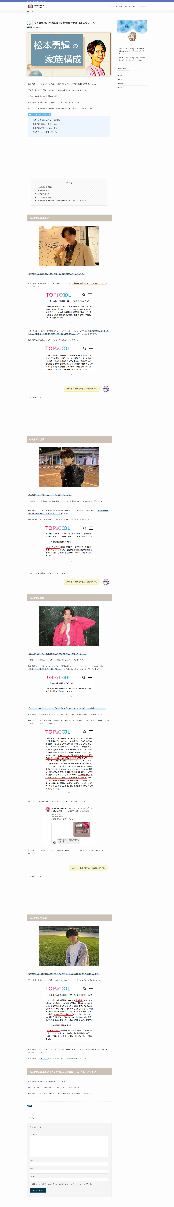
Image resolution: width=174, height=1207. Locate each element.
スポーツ (122, 75)
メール (32, 1168)
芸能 (30, 27)
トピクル (69, 322)
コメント (33, 1134)
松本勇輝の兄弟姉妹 (45, 197)
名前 (32, 1161)
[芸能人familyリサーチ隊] (38, 6)
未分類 (121, 83)
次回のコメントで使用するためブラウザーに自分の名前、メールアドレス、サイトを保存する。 (62, 1184)
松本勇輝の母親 (43, 194)
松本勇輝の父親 (43, 190)
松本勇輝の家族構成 (45, 187)
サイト (32, 1176)
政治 (120, 79)
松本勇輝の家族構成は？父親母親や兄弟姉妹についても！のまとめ (62, 200)
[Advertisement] (69, 158)
